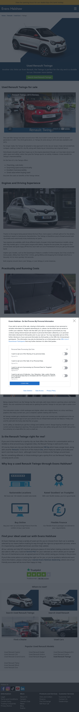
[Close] (75, 321)
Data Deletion (27, 390)
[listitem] (39, 349)
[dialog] (39, 356)
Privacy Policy (51, 390)
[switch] (65, 353)
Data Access (39, 390)
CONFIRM (24, 383)
